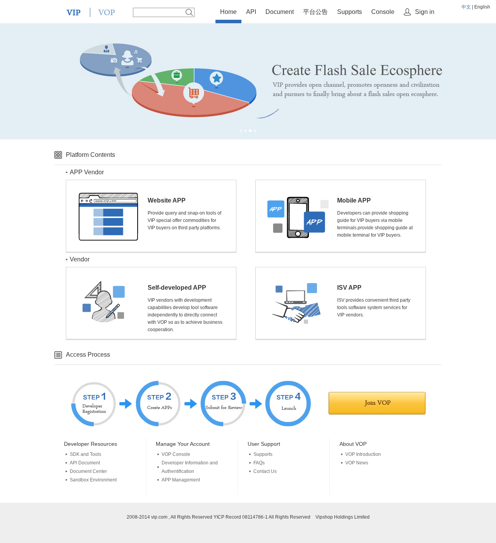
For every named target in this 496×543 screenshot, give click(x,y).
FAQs (259, 463)
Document (279, 12)
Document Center (88, 471)
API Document (85, 463)
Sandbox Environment (93, 480)
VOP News (356, 463)
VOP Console (176, 454)
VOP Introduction (363, 454)
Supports (349, 12)
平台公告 (315, 12)
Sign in (424, 12)
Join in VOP (377, 403)
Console (382, 12)
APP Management (181, 480)
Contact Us (265, 471)
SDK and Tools (85, 454)
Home (228, 12)
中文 (466, 7)
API (251, 12)
